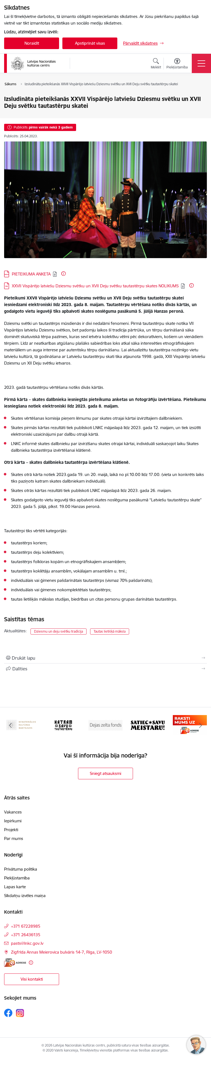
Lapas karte (15, 886)
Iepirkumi (12, 820)
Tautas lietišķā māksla (110, 631)
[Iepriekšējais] (10, 725)
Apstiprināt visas (90, 43)
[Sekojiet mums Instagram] (20, 1013)
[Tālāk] (200, 725)
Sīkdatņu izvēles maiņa (25, 895)
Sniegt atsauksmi (105, 773)
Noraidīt (31, 43)
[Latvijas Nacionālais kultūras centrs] (37, 63)
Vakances (13, 812)
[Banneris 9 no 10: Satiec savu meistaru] (148, 724)
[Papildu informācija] (63, 273)
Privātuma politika (20, 869)
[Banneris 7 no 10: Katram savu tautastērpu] (63, 724)
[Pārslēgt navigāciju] (201, 63)
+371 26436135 (25, 934)
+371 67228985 (25, 926)
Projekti (11, 829)
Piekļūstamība (17, 878)
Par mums (13, 838)
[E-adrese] (15, 962)
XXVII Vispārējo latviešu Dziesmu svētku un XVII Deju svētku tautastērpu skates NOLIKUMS (95, 285)
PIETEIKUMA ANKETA (31, 274)
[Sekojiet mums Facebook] (8, 1013)
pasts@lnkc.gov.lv (27, 943)
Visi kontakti (32, 979)
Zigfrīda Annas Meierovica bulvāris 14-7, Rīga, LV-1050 (61, 952)
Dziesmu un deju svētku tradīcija (58, 631)
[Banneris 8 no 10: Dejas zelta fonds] (105, 724)
